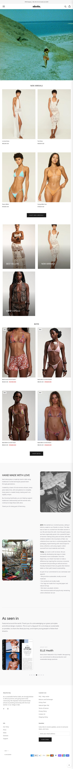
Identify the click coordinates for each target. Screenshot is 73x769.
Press (4, 730)
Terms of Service (44, 708)
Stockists (5, 735)
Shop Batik (36, 453)
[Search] (65, 6)
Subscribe (45, 739)
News (4, 733)
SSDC (11, 756)
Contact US (42, 714)
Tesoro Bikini (5, 204)
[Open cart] (69, 6)
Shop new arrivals (36, 215)
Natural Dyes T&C (44, 705)
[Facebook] (3, 709)
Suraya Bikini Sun (42, 204)
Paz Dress (40, 141)
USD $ (5, 750)
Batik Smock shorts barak (9, 379)
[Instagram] (7, 709)
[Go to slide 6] (38, 674)
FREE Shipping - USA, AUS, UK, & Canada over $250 (36, 1)
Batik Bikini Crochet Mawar (45, 379)
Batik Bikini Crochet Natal (8, 442)
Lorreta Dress (5, 141)
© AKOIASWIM (7, 754)
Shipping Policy (43, 717)
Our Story (6, 727)
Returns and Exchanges (46, 699)
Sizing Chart (42, 702)
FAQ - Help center (44, 696)
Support (5, 738)
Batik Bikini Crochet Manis (44, 442)
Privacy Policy (43, 711)
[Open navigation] (4, 6)
